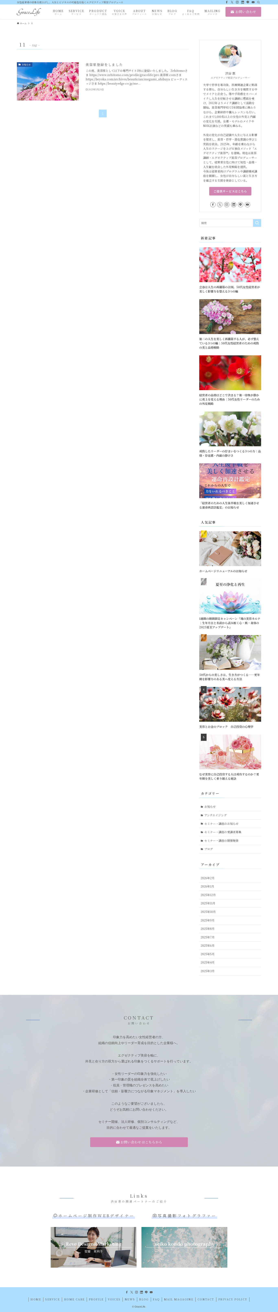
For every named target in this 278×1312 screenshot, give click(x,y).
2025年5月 (208, 954)
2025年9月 (208, 920)
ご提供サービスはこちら (230, 191)
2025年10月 (208, 912)
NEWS (130, 1299)
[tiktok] (242, 2)
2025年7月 (208, 937)
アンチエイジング (215, 815)
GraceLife (28, 12)
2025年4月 (208, 962)
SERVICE (52, 1299)
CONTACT (206, 1299)
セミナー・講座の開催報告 (221, 840)
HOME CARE (74, 1299)
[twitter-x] (232, 2)
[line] (248, 2)
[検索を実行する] (257, 223)
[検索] (258, 2)
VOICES (114, 1299)
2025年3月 (208, 971)
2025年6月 (208, 945)
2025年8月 (208, 929)
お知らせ (210, 806)
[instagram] (237, 2)
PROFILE (96, 1299)
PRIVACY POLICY (232, 1299)
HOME (36, 1299)
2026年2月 (208, 878)
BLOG (144, 1299)
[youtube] (253, 2)
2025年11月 (208, 903)
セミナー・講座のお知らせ (221, 824)
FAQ (156, 1299)
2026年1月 (207, 886)
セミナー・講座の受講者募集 (222, 832)
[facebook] (226, 2)
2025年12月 (208, 895)
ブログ (208, 849)
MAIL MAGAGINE (178, 1299)
